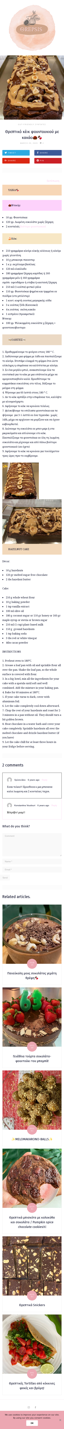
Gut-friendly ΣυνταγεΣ (32, 124)
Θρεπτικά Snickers (32, 1305)
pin (42, 161)
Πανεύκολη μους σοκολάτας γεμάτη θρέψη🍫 (32, 975)
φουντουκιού (38, 226)
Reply (44, 780)
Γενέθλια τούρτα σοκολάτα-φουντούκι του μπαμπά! (32, 1058)
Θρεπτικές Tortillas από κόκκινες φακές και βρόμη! (32, 1385)
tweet (12, 153)
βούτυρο (25, 226)
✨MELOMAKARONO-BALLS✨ (32, 1139)
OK (32, 1423)
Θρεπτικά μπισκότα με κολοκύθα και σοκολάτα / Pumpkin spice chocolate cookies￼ (32, 1222)
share (44, 153)
